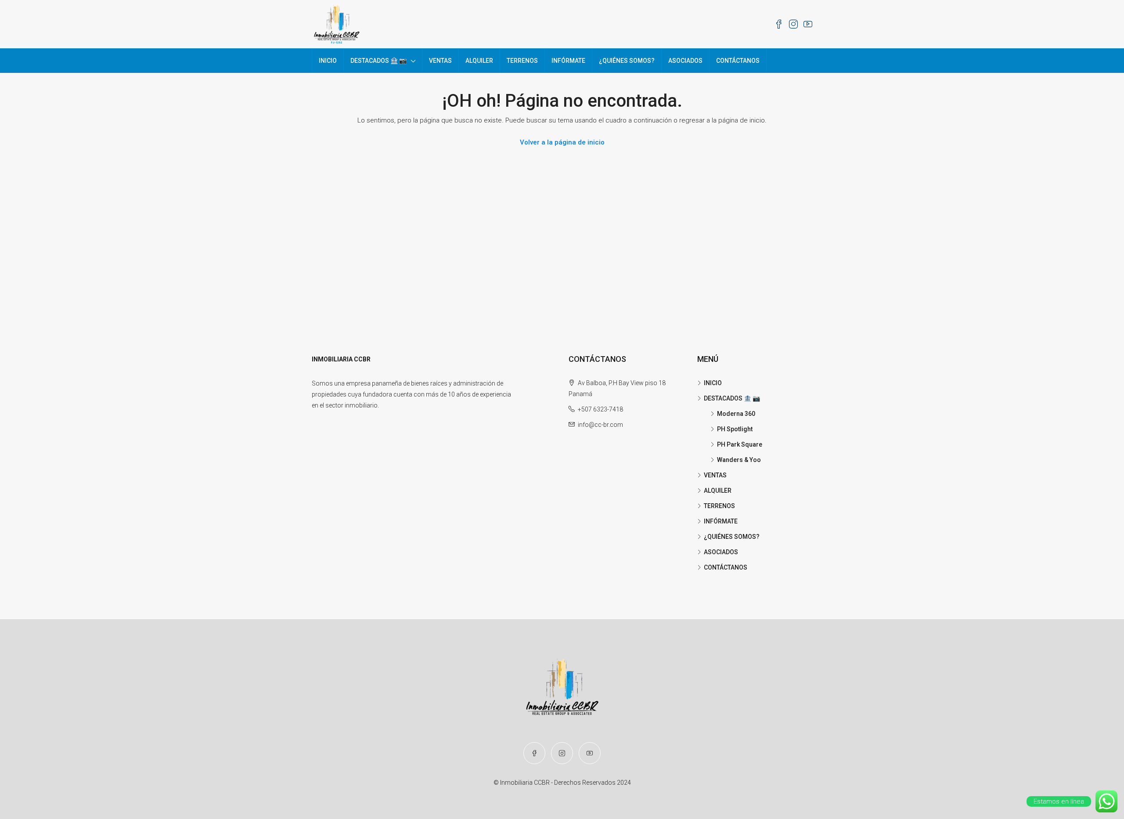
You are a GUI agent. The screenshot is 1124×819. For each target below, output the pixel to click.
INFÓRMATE (568, 60)
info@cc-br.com (600, 424)
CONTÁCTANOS (738, 60)
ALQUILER (479, 60)
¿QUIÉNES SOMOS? (627, 60)
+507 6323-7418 (600, 409)
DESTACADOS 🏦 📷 (378, 60)
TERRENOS (522, 60)
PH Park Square (739, 444)
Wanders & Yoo (739, 459)
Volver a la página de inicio (562, 142)
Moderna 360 (736, 413)
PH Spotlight (735, 429)
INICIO (328, 60)
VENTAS (440, 60)
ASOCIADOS (685, 60)
